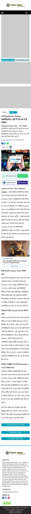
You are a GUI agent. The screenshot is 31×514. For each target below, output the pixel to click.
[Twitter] (6, 498)
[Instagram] (9, 498)
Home (4, 112)
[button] (2, 12)
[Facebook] (3, 498)
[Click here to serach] (27, 13)
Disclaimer (18, 511)
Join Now (23, 176)
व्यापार (13, 112)
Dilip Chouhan (7, 140)
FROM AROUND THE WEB (15, 425)
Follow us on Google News (15, 512)
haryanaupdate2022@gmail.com (10, 492)
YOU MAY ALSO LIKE (15, 438)
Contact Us (6, 489)
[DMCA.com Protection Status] (6, 503)
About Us (5, 460)
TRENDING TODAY (15, 432)
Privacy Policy (20, 509)
